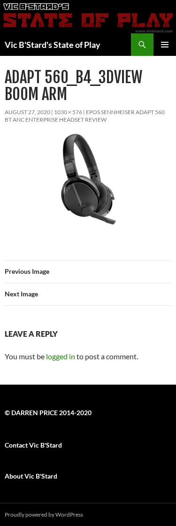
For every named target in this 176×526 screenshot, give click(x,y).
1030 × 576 (68, 112)
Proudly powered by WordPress (44, 514)
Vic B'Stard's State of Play (52, 44)
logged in (60, 356)
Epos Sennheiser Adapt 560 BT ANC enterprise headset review (85, 115)
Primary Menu (164, 44)
